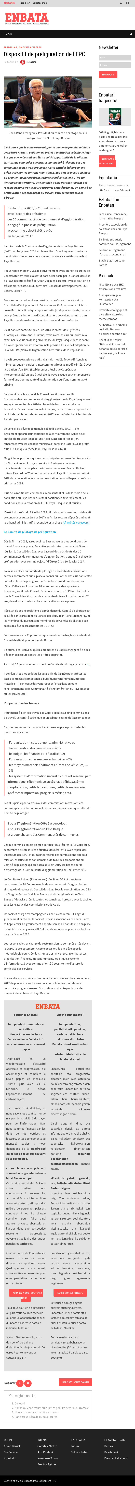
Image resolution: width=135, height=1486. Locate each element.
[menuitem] (121, 2)
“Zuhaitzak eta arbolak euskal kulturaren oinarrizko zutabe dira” (113, 329)
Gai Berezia (25, 47)
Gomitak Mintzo (47, 1446)
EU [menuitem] (121, 2)
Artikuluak (10, 47)
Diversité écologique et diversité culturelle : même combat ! (113, 314)
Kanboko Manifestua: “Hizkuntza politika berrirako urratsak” (52, 1408)
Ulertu (37, 47)
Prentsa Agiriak (46, 1464)
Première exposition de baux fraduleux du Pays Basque (113, 229)
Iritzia (42, 1440)
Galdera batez (79, 1452)
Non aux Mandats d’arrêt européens (37, 1412)
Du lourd (20, 1403)
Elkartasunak (40, 2)
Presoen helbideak (115, 1458)
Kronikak (9, 1458)
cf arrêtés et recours (76, 522)
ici (88, 664)
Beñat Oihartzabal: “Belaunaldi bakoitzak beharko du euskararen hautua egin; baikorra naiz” (113, 349)
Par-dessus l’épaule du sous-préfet (36, 1417)
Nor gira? (25, 2)
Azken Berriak (12, 1446)
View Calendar (122, 190)
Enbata (32, 61)
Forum (75, 1446)
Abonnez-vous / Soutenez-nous (28, 1295)
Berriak (108, 1446)
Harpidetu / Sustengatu (107, 161)
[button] (104, 190)
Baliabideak (111, 1452)
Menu (9, 34)
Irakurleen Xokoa (47, 1458)
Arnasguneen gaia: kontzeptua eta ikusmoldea (110, 299)
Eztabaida (78, 1440)
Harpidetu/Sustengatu (70, 1292)
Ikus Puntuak (45, 1452)
